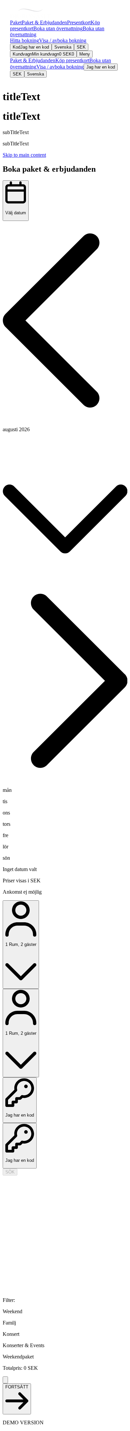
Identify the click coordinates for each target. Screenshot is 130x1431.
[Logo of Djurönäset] (30, 14)
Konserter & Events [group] (23, 1345)
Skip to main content (24, 155)
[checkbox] (65, 1312)
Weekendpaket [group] (18, 1356)
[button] (65, 321)
